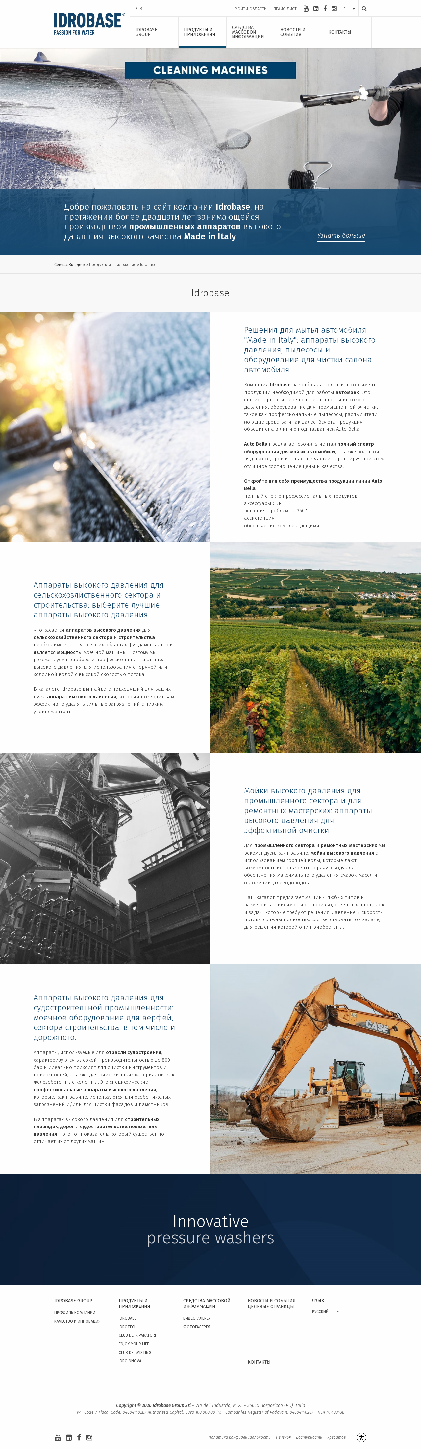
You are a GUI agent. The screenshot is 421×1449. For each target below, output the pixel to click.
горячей (146, 667)
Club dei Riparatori (137, 1335)
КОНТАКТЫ (259, 1362)
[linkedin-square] (315, 8)
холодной (45, 674)
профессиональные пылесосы (305, 414)
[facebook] (325, 8)
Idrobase (127, 1318)
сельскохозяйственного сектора (73, 637)
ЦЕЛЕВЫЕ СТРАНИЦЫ (271, 1306)
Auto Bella (255, 444)
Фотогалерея (196, 1327)
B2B (138, 8)
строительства (136, 637)
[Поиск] (362, 8)
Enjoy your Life (134, 1344)
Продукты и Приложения (112, 264)
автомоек (347, 392)
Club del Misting (135, 1352)
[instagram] (334, 8)
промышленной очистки (347, 407)
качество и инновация (77, 1321)
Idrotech (128, 1327)
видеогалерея (197, 1318)
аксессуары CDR (263, 503)
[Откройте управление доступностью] (358, 1437)
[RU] (349, 2)
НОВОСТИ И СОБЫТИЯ (272, 1301)
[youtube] (306, 8)
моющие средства (265, 422)
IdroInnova (130, 1361)
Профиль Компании (74, 1312)
